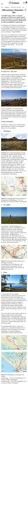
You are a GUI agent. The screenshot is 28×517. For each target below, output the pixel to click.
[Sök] (23, 3)
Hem (2, 7)
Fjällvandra (7, 7)
